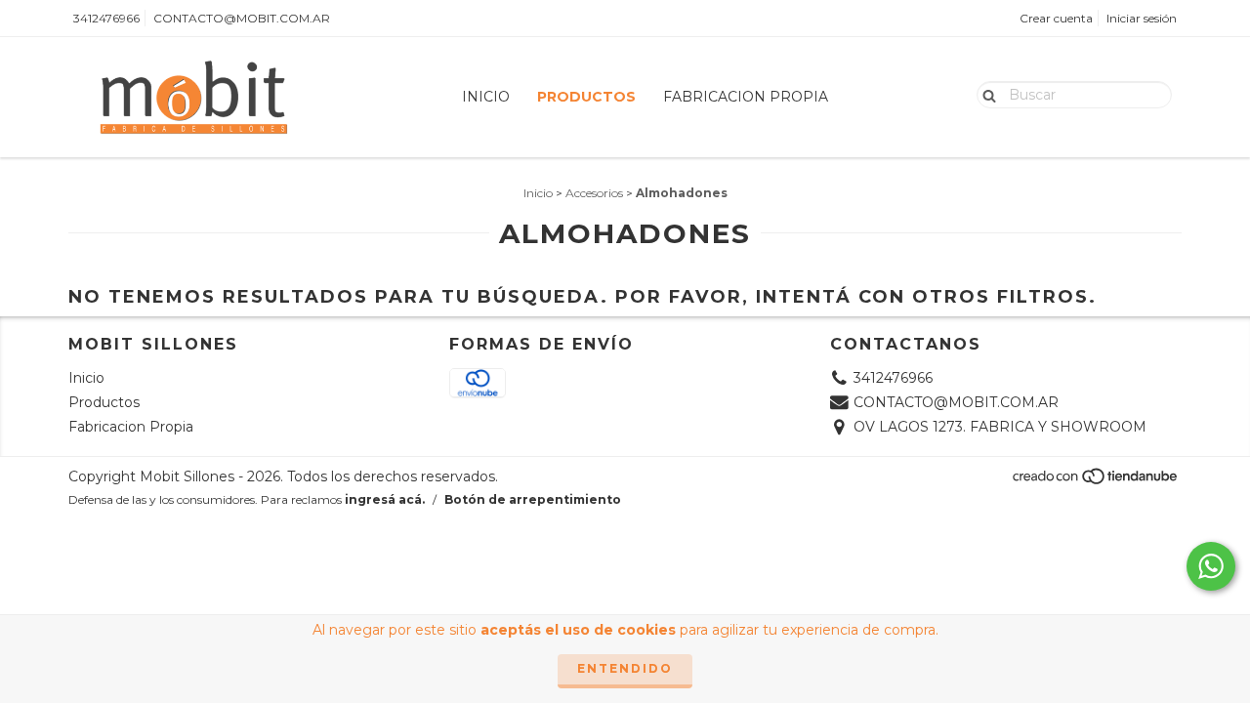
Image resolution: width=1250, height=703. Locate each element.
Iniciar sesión (1141, 18)
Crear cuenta (1056, 18)
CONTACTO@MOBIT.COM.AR (241, 18)
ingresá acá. (385, 499)
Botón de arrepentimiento (532, 499)
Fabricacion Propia (745, 96)
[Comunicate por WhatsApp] (1211, 566)
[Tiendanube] (1096, 482)
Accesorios (594, 193)
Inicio (486, 96)
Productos (586, 96)
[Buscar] (985, 94)
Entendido (625, 668)
